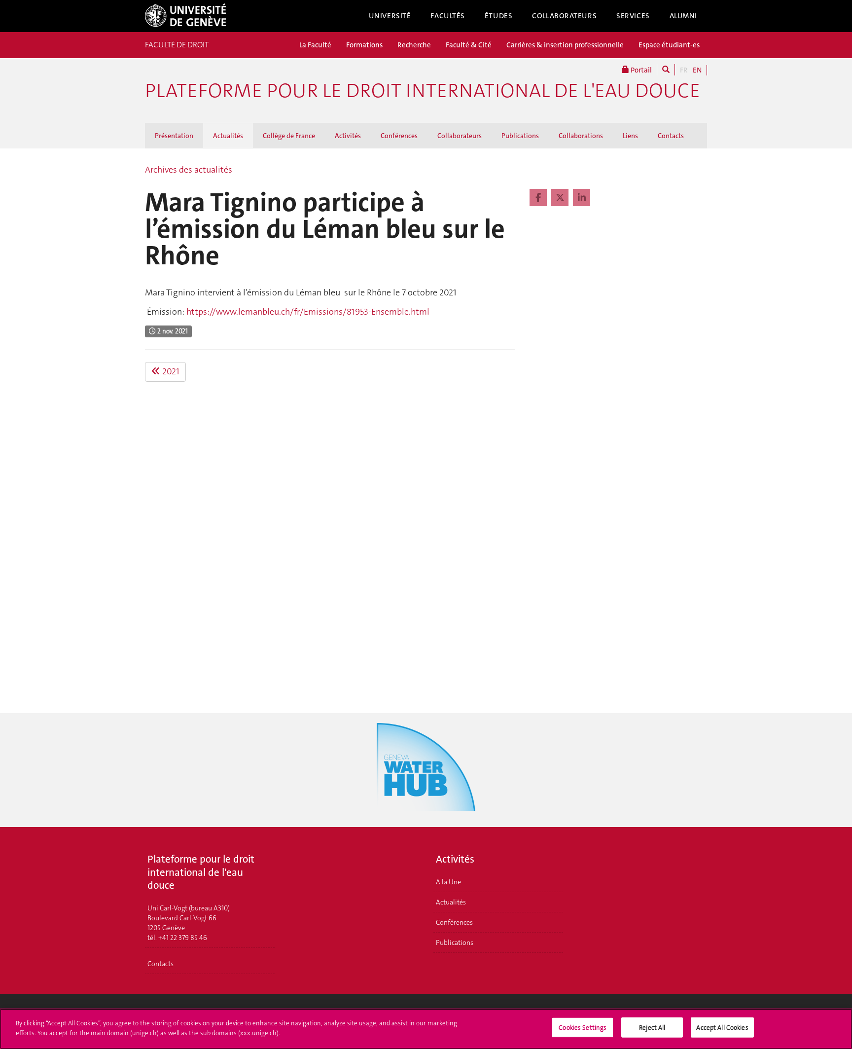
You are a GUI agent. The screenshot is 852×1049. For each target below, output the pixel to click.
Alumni (683, 16)
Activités (348, 135)
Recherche (414, 45)
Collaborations (581, 135)
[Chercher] (665, 69)
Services (633, 16)
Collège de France (289, 135)
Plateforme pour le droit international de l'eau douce (422, 91)
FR (684, 70)
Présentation (174, 135)
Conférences (399, 135)
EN (697, 70)
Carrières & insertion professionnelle (565, 45)
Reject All (652, 1027)
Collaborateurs (564, 16)
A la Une (448, 881)
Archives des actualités (188, 170)
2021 (169, 371)
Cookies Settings (582, 1027)
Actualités (228, 135)
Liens (630, 135)
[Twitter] (560, 198)
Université (390, 16)
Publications (520, 135)
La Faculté (315, 45)
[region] (426, 1029)
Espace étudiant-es (669, 45)
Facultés (447, 16)
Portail (640, 70)
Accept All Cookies (722, 1027)
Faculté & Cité (469, 45)
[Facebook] (539, 198)
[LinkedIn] (581, 198)
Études (498, 16)
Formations (364, 45)
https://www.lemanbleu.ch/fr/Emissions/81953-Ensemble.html (307, 312)
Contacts (671, 135)
